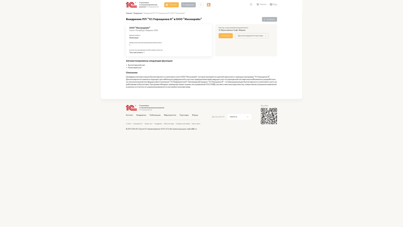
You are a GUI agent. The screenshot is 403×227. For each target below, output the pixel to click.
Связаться (225, 36)
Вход (275, 4)
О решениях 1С (138, 124)
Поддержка (158, 124)
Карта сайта (196, 124)
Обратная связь (169, 124)
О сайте (128, 124)
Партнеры (184, 115)
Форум (195, 115)
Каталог (129, 115)
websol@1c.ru (192, 129)
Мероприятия (170, 115)
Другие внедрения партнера (250, 36)
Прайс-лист (149, 124)
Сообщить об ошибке (183, 124)
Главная (129, 13)
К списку (271, 19)
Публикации (155, 115)
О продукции (188, 5)
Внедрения (138, 13)
